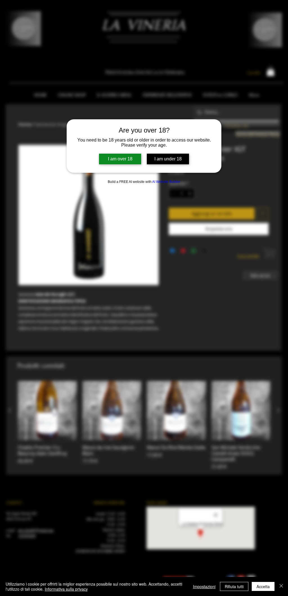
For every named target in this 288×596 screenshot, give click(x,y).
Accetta (263, 586)
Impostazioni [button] (204, 586)
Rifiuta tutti (234, 586)
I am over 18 (120, 158)
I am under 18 (168, 158)
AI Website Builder (166, 182)
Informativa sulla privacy (66, 589)
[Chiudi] (281, 586)
